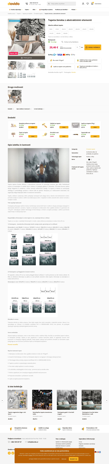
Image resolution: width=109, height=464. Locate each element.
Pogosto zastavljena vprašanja (87, 444)
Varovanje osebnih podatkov (63, 444)
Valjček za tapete (55, 123)
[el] (100, 452)
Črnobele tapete (38, 13)
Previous (2, 400)
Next (42, 39)
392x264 (91, 29)
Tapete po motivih (27, 13)
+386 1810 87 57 (15, 442)
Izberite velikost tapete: (56, 25)
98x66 (50, 29)
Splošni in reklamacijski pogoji (64, 442)
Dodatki (10, 109)
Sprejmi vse (73, 459)
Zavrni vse (64, 459)
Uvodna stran (11, 13)
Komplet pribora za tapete (27, 123)
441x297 (51, 33)
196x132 (64, 29)
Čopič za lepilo (23, 132)
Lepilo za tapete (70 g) (87, 123)
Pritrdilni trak (54, 132)
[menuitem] (16, 9)
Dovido (74, 72)
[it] (98, 452)
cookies (30, 455)
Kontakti (81, 446)
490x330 (58, 33)
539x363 (65, 33)
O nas (80, 442)
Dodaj (32, 127)
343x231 (84, 29)
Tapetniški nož (85, 132)
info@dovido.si (32, 442)
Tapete (19, 13)
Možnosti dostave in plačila (63, 446)
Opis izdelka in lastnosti (23, 109)
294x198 (77, 29)
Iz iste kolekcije (38, 109)
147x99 (57, 29)
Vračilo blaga (59, 448)
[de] (95, 452)
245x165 (71, 29)
